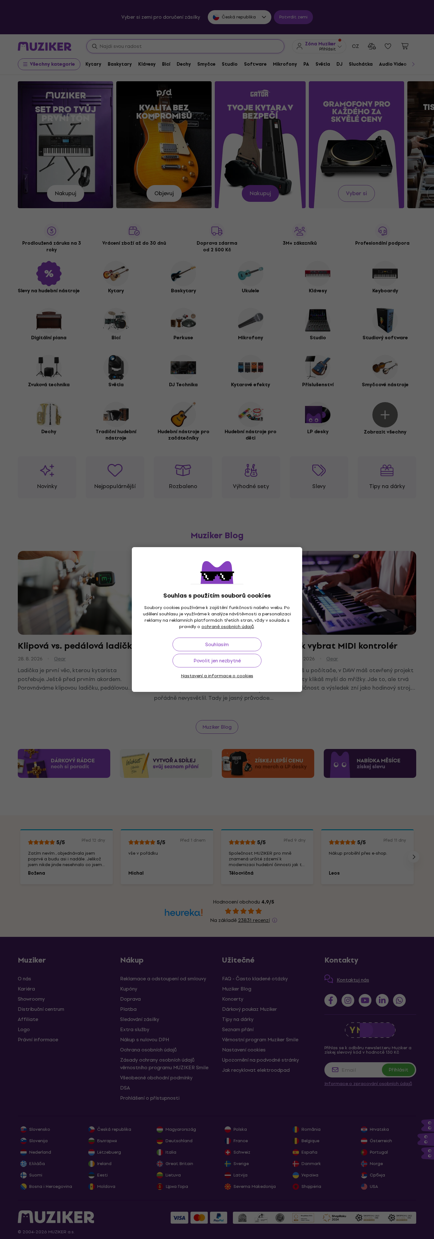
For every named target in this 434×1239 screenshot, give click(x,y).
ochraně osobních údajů (227, 626)
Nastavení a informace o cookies (217, 676)
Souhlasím (217, 644)
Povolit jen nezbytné (217, 661)
